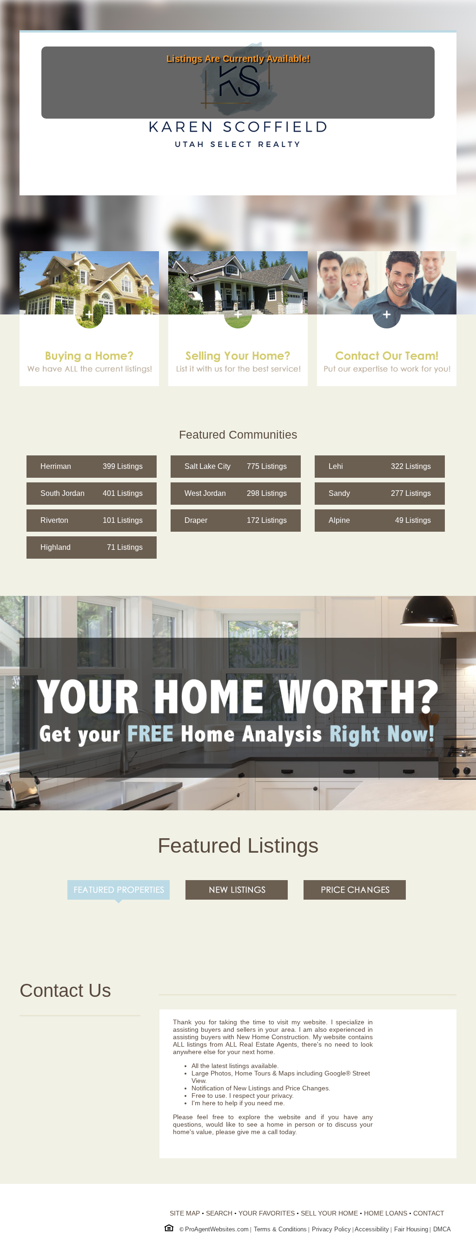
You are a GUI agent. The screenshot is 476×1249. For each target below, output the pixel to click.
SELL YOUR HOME (329, 1213)
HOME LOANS (385, 1213)
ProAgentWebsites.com (217, 1229)
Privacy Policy (331, 1229)
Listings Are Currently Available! (238, 58)
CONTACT (428, 1213)
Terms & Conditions (280, 1229)
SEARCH (219, 1213)
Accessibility (372, 1229)
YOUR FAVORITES (266, 1213)
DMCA (442, 1229)
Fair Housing (411, 1229)
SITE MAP (185, 1213)
